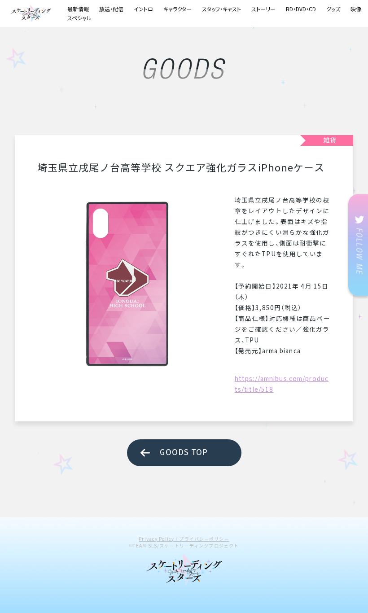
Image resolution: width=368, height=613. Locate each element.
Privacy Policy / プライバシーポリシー (184, 538)
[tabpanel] (127, 284)
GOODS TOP (184, 452)
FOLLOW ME (358, 245)
